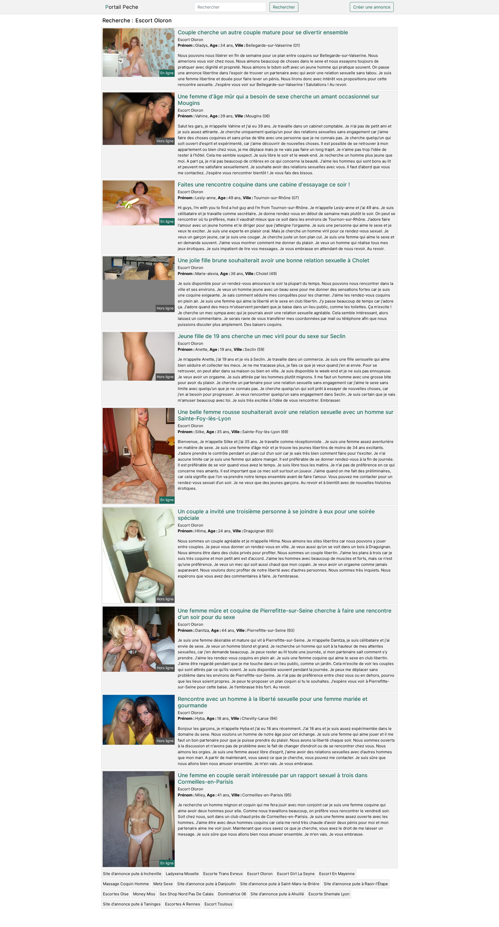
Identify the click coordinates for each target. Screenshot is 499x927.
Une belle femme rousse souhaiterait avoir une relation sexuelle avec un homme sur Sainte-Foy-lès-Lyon (285, 415)
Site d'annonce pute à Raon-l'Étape (356, 883)
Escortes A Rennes (182, 904)
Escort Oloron (260, 873)
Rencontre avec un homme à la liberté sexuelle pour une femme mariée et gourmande (272, 702)
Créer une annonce (371, 7)
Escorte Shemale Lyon (329, 893)
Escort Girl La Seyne (296, 873)
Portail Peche (121, 7)
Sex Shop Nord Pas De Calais (187, 893)
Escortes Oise (116, 893)
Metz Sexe (163, 883)
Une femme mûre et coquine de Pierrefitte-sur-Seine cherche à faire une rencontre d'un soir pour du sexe (284, 613)
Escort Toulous (218, 904)
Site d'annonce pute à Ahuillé (277, 893)
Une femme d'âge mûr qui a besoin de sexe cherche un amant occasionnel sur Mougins (278, 99)
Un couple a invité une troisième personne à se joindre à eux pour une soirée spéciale (276, 514)
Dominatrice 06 (232, 893)
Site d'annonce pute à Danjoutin (206, 883)
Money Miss (144, 893)
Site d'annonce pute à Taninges (132, 904)
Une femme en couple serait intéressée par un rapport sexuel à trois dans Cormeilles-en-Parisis (272, 778)
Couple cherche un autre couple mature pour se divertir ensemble (263, 32)
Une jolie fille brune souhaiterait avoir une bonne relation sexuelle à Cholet (273, 260)
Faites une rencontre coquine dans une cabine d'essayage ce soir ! (264, 184)
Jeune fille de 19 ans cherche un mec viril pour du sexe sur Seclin (261, 336)
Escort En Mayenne (337, 873)
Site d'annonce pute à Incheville (132, 873)
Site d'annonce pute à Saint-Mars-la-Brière (279, 883)
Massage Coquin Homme (126, 883)
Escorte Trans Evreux (223, 873)
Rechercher (284, 7)
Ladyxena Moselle (182, 873)
